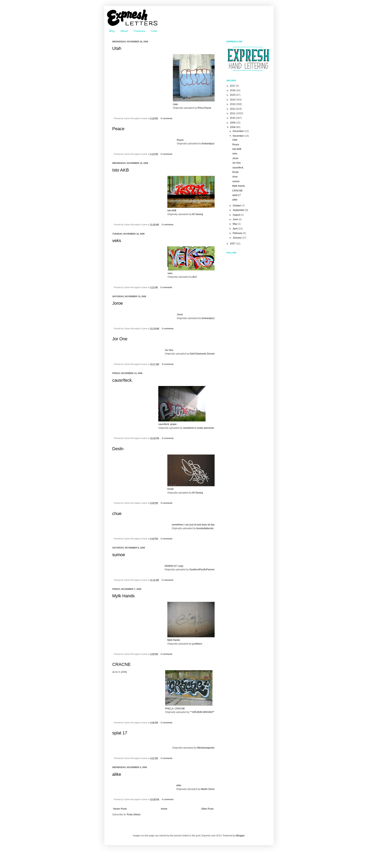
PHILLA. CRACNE (175, 708)
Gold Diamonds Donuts (202, 353)
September (239, 210)
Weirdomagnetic (206, 747)
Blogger (240, 835)
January (237, 237)
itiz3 (194, 277)
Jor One (119, 338)
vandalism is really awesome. (199, 428)
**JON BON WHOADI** (202, 712)
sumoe (118, 554)
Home (164, 808)
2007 (233, 243)
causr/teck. (122, 380)
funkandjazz (208, 143)
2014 (233, 99)
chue (116, 513)
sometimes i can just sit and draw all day (193, 524)
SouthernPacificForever (202, 569)
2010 (233, 118)
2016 (233, 90)
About (124, 30)
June (236, 219)
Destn (117, 448)
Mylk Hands (123, 595)
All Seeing (197, 214)
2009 (233, 122)
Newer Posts (120, 808)
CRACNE (121, 664)
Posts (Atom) (133, 814)
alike (116, 774)
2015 (233, 95)
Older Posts (207, 808)
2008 (233, 127)
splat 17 (119, 732)
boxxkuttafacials (205, 528)
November (239, 136)
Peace (118, 128)
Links (154, 30)
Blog (112, 30)
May (235, 224)
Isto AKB (120, 170)
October (237, 205)
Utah (116, 48)
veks (116, 240)
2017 (233, 85)
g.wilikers (197, 643)
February (238, 233)
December (239, 131)
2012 (233, 109)
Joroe (117, 303)
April (235, 228)
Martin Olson (208, 789)
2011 (233, 113)
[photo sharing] (194, 100)
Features (139, 30)
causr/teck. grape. (167, 424)
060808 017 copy (174, 566)
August (237, 214)
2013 (233, 104)
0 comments (166, 118)
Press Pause (204, 108)
